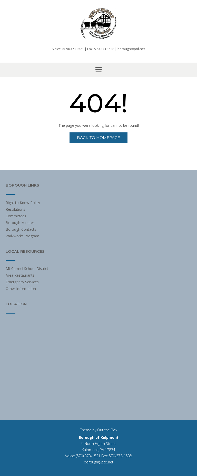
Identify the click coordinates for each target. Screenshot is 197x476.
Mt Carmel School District (27, 268)
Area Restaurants (20, 275)
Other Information (21, 288)
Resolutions (15, 209)
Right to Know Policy (23, 202)
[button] (98, 70)
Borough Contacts (21, 229)
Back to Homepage (98, 137)
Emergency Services (22, 281)
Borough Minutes (20, 222)
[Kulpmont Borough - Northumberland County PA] (98, 23)
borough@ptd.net (98, 462)
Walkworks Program (22, 236)
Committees (16, 215)
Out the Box (107, 430)
